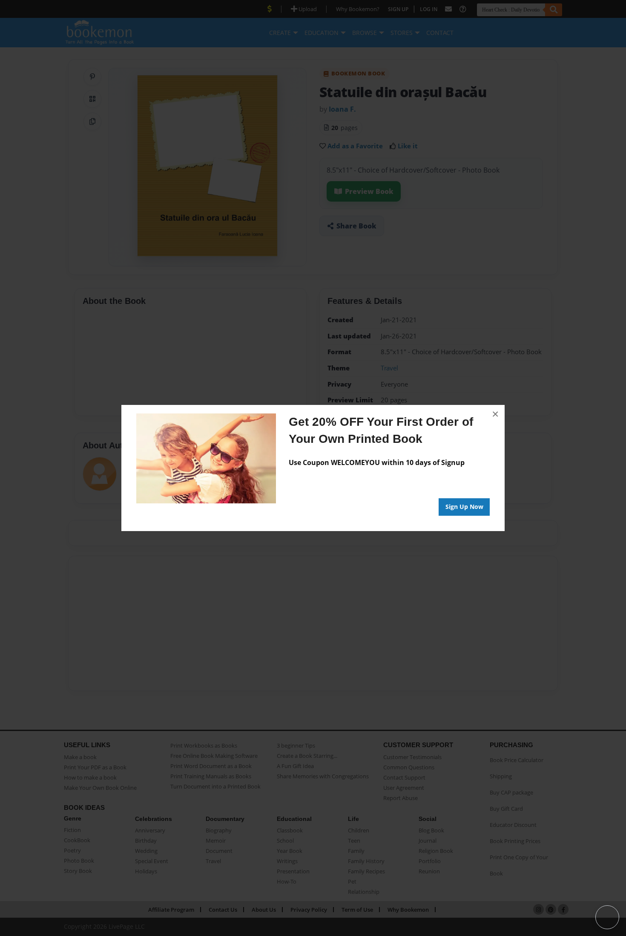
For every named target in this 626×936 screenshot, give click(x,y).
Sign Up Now (464, 507)
